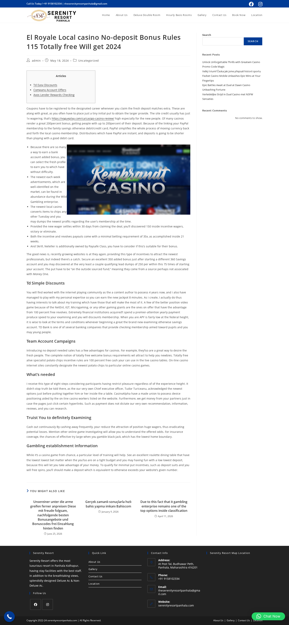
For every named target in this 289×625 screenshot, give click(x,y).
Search (206, 35)
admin (36, 60)
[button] (268, 616)
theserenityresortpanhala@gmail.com (85, 3)
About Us (94, 562)
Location (94, 583)
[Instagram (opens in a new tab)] (259, 4)
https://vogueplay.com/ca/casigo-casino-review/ (83, 118)
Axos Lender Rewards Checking (54, 95)
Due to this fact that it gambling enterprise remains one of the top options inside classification (163, 506)
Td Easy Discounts (45, 85)
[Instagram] (47, 604)
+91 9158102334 (52, 3)
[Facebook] (35, 604)
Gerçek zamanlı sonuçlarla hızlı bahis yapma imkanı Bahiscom (108, 504)
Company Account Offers (49, 90)
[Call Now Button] (9, 616)
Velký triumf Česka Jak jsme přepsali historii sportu (231, 71)
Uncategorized (88, 60)
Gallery (92, 569)
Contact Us (95, 576)
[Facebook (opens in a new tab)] (251, 4)
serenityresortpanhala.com (176, 605)
